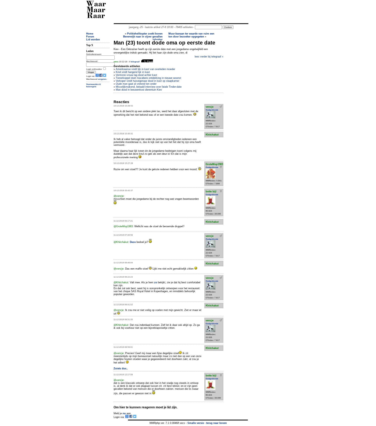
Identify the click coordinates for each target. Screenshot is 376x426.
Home (89, 33)
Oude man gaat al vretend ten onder (136, 83)
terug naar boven (216, 422)
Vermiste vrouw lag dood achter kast (136, 75)
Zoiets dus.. (121, 368)
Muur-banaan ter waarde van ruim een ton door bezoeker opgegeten (191, 35)
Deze (133, 242)
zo (155, 282)
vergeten (102, 79)
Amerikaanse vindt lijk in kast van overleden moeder (145, 69)
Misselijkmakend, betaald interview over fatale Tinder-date (149, 86)
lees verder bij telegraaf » (209, 56)
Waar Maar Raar (96, 10)
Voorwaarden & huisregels (93, 85)
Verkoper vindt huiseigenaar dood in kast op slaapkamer (147, 80)
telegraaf (135, 62)
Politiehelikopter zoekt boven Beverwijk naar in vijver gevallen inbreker (143, 36)
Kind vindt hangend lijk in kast (133, 72)
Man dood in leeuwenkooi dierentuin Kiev (139, 89)
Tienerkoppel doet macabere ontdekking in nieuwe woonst (148, 77)
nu (124, 413)
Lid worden (93, 39)
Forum (90, 36)
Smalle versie (195, 422)
